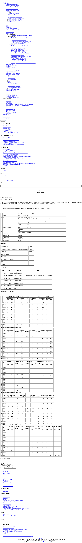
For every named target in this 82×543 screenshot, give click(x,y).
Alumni (7, 26)
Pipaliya (9, 81)
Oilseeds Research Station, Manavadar (18, 60)
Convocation (8, 27)
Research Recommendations (11, 65)
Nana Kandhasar (11, 78)
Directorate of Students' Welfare (9, 495)
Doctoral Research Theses (11, 71)
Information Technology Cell (44, 541)
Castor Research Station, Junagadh (18, 49)
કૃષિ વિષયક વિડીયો (7, 151)
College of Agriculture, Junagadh (12, 4)
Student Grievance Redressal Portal (10, 506)
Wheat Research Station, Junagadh (18, 47)
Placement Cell (9, 107)
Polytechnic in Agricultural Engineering (16, 18)
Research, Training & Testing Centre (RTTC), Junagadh (22, 53)
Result (7, 25)
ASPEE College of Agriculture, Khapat (14, 7)
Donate (4, 483)
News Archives (6, 517)
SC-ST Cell (5, 532)
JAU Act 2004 (6, 130)
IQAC (4, 534)
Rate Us (7, 118)
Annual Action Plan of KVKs (9, 141)
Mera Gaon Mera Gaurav (11, 94)
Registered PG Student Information (13, 29)
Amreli (9, 80)
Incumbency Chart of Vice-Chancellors (11, 132)
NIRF (4, 478)
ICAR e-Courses (6, 473)
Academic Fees (9, 111)
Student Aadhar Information (11, 28)
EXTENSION (6, 72)
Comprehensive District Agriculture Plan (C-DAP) (13, 142)
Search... (2, 469)
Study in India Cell (7, 482)
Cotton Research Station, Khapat (17, 55)
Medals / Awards (6, 497)
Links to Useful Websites (8, 180)
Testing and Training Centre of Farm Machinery (12, 521)
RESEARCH (6, 30)
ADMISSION (6, 116)
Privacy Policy (41, 538)
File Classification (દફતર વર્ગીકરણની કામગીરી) (13, 530)
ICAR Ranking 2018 (7, 479)
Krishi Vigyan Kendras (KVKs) (12, 74)
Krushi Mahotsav (9, 93)
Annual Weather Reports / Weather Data (11, 140)
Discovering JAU (6, 137)
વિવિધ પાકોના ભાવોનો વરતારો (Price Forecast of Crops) (14, 158)
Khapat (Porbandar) (12, 79)
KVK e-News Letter (10, 96)
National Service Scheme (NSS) (9, 501)
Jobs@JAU (5, 491)
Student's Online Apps (10, 109)
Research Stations (9, 33)
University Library (9, 22)
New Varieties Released (10, 67)
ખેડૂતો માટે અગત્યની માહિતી (9, 150)
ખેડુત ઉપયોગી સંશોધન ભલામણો (10, 161)
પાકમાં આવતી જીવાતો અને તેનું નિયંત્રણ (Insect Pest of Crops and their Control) (19, 163)
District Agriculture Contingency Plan (13, 70)
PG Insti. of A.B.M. (10, 11)
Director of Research (10, 32)
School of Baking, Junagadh (14, 86)
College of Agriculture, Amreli (12, 6)
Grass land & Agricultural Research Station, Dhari (21, 41)
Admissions (8, 24)
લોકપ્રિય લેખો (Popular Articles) (10, 155)
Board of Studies (6, 128)
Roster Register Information (8, 528)
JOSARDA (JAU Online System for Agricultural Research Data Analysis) (18, 536)
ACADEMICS (6, 3)
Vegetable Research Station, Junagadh (18, 52)
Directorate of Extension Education (13, 73)
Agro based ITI (11, 88)
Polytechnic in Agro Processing (14, 14)
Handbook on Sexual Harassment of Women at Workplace (17, 105)
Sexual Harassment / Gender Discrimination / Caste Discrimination (19, 104)
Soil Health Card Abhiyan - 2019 (12, 97)
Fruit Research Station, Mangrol (17, 57)
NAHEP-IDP (6, 480)
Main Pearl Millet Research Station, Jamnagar (20, 38)
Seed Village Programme (11, 90)
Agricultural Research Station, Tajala (18, 59)
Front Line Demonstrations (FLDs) (13, 89)
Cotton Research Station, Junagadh (18, 48)
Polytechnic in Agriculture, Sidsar (15, 19)
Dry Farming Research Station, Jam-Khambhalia (20, 42)
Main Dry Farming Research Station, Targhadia (20, 37)
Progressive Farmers (10, 91)
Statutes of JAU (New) (7, 131)
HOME (4, 2)
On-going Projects (9, 64)
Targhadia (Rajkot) (12, 76)
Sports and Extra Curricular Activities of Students (13, 500)
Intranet (4, 474)
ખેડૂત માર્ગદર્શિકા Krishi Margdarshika (10, 154)
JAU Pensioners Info (7, 533)
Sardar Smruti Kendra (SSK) (11, 83)
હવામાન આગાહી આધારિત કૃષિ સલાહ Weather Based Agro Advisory (17, 156)
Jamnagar (10, 75)
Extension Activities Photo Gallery (10, 515)
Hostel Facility (9, 102)
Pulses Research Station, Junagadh (18, 51)
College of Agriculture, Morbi (12, 9)
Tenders (4, 170)
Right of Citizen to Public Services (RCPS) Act (12, 531)
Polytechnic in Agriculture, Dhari (15, 15)
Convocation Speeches (7, 143)
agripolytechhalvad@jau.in (28, 271)
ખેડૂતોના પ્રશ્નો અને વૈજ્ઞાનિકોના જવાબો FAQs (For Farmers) (15, 153)
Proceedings (8, 66)
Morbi (9, 82)
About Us (5, 125)
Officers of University (7, 129)
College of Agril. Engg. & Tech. (12, 10)
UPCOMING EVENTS (8, 486)
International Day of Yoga (8, 507)
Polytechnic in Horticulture (13, 13)
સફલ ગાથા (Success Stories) (9, 162)
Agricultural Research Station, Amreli (18, 40)
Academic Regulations (10, 21)
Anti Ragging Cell (9, 103)
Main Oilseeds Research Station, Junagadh (19, 45)
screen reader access (7, 471)
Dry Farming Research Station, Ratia (18, 58)
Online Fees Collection (10, 110)
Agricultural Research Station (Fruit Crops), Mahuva (21, 56)
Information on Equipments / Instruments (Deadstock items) (15, 529)
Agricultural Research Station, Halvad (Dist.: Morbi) (21, 35)
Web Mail (5, 477)
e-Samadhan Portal (7, 504)
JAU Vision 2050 (6, 138)
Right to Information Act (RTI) (9, 526)
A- (3, 120)
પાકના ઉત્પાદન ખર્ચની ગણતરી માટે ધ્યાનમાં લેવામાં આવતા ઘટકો (16, 159)
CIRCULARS (6, 114)
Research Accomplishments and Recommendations (13, 144)
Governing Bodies (7, 127)
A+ (1, 120)
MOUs (4, 175)
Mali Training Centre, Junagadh (14, 87)
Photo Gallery (6, 514)
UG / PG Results (9, 106)
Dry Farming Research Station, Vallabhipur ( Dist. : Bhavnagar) (24, 63)
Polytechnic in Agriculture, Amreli (15, 17)
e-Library (5, 475)
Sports (4, 499)
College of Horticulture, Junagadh (12, 5)
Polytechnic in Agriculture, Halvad (15, 20)
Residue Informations (10, 68)
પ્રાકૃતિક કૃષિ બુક (6, 149)
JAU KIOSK (5, 165)
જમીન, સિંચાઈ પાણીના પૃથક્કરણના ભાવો (11, 164)
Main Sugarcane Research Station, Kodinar (19, 50)
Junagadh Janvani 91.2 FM (11, 95)
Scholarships (8, 101)
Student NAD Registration (11, 112)
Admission (8, 99)
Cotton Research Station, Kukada (17, 43)
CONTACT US (6, 117)
